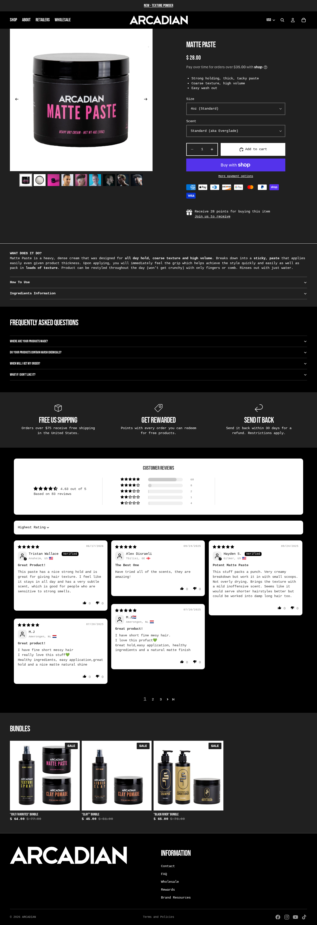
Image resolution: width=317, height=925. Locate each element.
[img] (28, 547)
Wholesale (170, 882)
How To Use (20, 282)
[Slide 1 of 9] (26, 180)
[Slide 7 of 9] (109, 180)
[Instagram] (287, 917)
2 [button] (153, 699)
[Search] (282, 20)
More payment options (235, 176)
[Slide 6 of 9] (95, 180)
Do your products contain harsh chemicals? (35, 352)
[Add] (72, 802)
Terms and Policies (158, 917)
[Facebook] (278, 917)
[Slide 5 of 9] (81, 180)
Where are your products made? (29, 341)
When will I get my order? (25, 363)
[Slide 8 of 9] (123, 180)
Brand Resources (176, 897)
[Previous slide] (15, 99)
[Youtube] (295, 917)
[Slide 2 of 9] (40, 180)
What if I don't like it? (22, 374)
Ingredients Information (32, 293)
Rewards (168, 890)
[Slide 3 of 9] (53, 180)
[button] (130, 479)
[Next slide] (147, 99)
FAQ (164, 874)
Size (190, 99)
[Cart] (303, 20)
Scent (191, 121)
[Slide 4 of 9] (67, 180)
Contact (168, 866)
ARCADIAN (29, 917)
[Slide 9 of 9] (137, 180)
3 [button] (161, 699)
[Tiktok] (304, 917)
